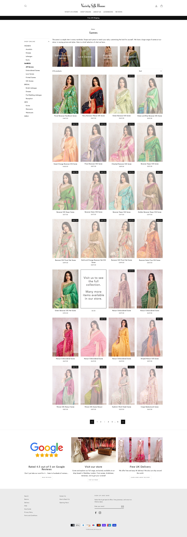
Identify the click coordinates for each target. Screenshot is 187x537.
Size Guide (27, 509)
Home (93, 29)
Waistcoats (29, 112)
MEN (26, 102)
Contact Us (63, 496)
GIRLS (26, 116)
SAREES (27, 63)
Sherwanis (29, 109)
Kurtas (28, 105)
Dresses (28, 53)
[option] (93, 18)
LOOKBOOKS (108, 12)
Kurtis (28, 60)
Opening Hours (64, 503)
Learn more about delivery (140, 477)
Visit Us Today (93, 480)
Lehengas (29, 56)
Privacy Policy (28, 512)
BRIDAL (27, 84)
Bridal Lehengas (31, 88)
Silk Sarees (29, 81)
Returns (26, 499)
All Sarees (30, 67)
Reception (29, 98)
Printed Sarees (31, 77)
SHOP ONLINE (85, 12)
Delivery (26, 503)
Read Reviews (46, 477)
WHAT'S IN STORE (71, 12)
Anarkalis (29, 49)
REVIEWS (119, 12)
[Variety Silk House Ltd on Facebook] (96, 513)
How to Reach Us (65, 499)
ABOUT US (97, 12)
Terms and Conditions (30, 515)
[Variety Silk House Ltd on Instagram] (100, 513)
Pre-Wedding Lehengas (34, 95)
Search (26, 496)
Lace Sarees (30, 74)
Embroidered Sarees (33, 70)
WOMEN (27, 46)
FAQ (25, 506)
